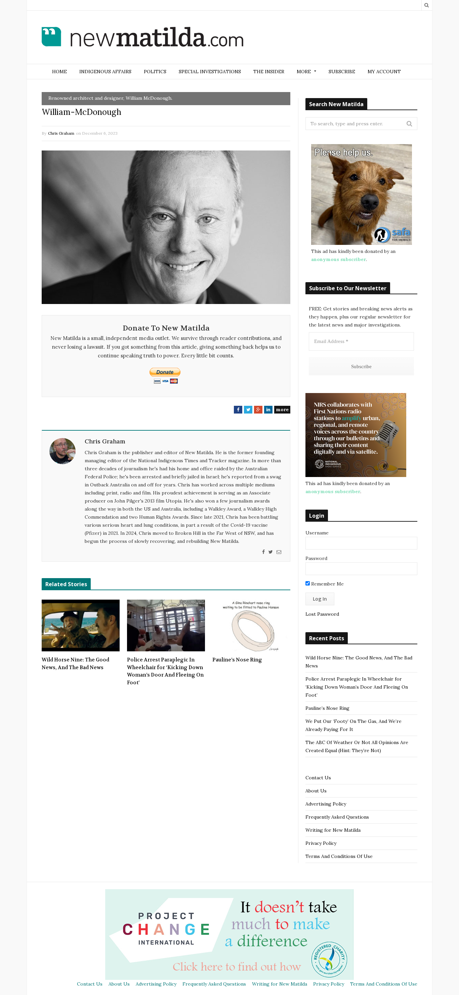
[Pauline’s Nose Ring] (251, 625)
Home (59, 72)
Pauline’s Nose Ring (237, 659)
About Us (316, 791)
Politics (155, 72)
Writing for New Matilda (333, 830)
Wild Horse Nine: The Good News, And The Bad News (75, 663)
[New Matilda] (142, 38)
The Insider (268, 72)
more (282, 409)
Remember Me (327, 584)
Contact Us (318, 778)
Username (317, 533)
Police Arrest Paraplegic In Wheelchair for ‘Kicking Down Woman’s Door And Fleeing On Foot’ (165, 671)
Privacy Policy (320, 843)
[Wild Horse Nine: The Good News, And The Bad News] (81, 625)
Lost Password (322, 614)
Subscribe (342, 72)
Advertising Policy (325, 804)
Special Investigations (210, 72)
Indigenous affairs (105, 72)
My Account (384, 72)
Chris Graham (61, 133)
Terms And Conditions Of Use (339, 856)
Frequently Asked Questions (337, 817)
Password (316, 558)
